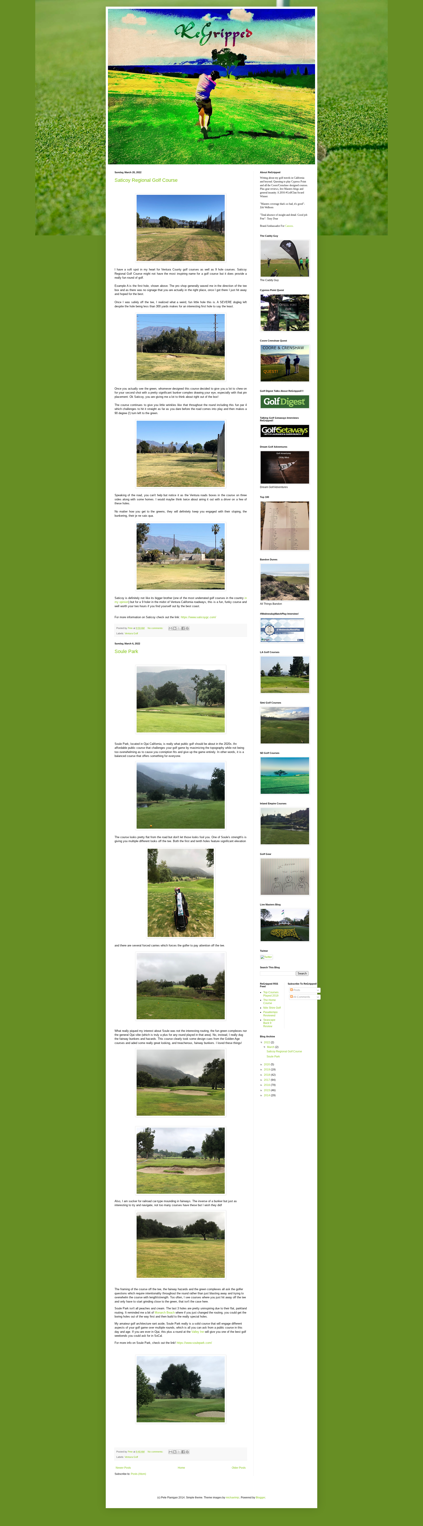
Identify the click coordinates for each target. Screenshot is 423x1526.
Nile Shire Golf (272, 1007)
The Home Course (269, 1002)
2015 (267, 1090)
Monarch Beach (165, 1312)
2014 (267, 1095)
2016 (267, 1085)
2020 (267, 1064)
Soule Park (126, 651)
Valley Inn (197, 1331)
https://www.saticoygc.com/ (198, 617)
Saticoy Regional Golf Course (146, 180)
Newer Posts (123, 1467)
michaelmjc (232, 1497)
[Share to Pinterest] (187, 628)
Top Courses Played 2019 (270, 994)
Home (181, 1467)
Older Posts (239, 1467)
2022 (267, 1042)
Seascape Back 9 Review (269, 1023)
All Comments (301, 997)
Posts (296, 990)
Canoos (289, 225)
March (271, 1047)
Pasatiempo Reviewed (270, 1014)
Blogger (260, 1497)
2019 (267, 1069)
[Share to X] (179, 628)
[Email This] (170, 628)
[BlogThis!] (175, 628)
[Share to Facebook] (183, 628)
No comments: (156, 628)
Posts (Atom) (138, 1473)
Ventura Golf (131, 633)
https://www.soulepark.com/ (194, 1342)
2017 (267, 1079)
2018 (267, 1074)
